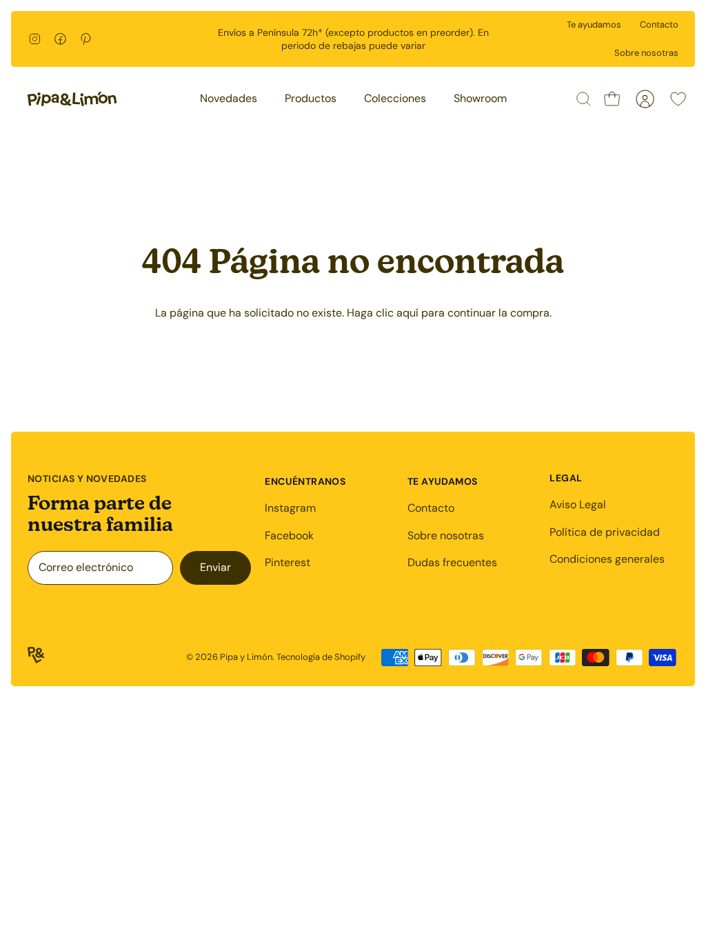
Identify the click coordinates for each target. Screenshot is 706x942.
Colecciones (395, 98)
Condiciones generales (607, 559)
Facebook (289, 535)
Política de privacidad (604, 532)
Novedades (228, 98)
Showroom (480, 98)
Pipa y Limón (246, 657)
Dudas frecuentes (452, 562)
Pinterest (287, 562)
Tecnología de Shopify (320, 657)
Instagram (290, 508)
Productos (310, 98)
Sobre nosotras (646, 53)
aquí (407, 312)
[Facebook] (60, 39)
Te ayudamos (594, 24)
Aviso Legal (577, 504)
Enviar (215, 567)
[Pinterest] (86, 39)
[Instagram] (35, 39)
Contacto (659, 24)
